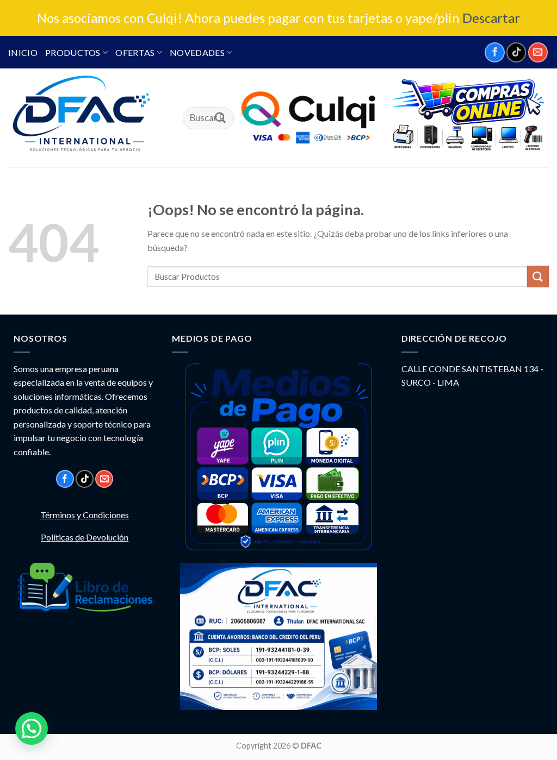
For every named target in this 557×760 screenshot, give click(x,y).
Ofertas (134, 52)
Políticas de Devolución (84, 537)
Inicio (23, 52)
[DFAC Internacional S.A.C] (87, 117)
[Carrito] (467, 115)
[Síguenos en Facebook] (494, 52)
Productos (73, 52)
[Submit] (220, 118)
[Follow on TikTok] (516, 52)
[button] (31, 728)
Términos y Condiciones (84, 515)
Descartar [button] (491, 18)
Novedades (197, 52)
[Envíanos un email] (538, 52)
